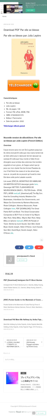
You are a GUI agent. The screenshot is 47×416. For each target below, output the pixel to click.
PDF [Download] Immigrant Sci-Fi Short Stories (23, 280)
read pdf (17, 193)
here (36, 184)
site (11, 233)
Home (4, 16)
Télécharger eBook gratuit (14, 126)
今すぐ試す (30, 10)
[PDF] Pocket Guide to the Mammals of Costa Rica (24, 299)
